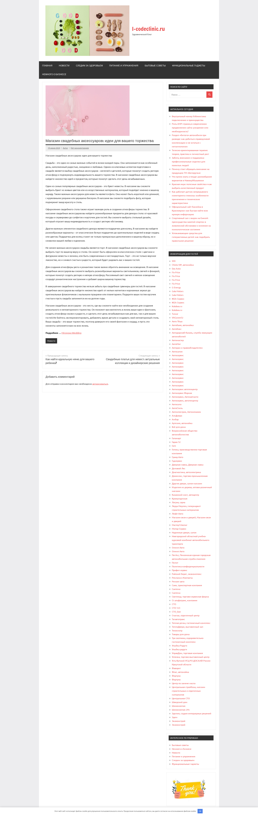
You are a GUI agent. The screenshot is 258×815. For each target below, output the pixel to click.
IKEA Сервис (178, 298)
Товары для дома (180, 634)
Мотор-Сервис (179, 528)
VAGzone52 (177, 317)
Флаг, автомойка (180, 672)
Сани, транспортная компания (187, 585)
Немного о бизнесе (54, 74)
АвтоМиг (176, 344)
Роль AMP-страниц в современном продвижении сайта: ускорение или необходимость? (190, 127)
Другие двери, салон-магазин (187, 483)
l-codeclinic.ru (148, 29)
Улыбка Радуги (179, 645)
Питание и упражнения (123, 65)
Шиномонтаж (178, 705)
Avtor (65, 148)
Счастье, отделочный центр (185, 615)
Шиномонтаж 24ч (181, 709)
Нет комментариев (80, 148)
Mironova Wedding (71, 332)
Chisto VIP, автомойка (183, 264)
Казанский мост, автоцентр (185, 494)
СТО (174, 604)
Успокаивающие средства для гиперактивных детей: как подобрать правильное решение (191, 237)
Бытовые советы (155, 65)
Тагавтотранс (178, 619)
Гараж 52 (176, 442)
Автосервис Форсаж (182, 393)
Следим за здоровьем (89, 65)
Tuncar (175, 313)
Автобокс (176, 328)
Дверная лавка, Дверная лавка (187, 464)
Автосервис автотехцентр (185, 389)
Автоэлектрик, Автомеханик (186, 411)
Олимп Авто (178, 547)
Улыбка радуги (179, 649)
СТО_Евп (176, 611)
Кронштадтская (179, 498)
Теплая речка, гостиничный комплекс (191, 623)
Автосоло (176, 404)
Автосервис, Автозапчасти (185, 396)
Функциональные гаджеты (188, 65)
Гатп (174, 445)
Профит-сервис (179, 570)
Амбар (175, 419)
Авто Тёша (177, 321)
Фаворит (176, 668)
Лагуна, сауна (178, 502)
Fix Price (176, 272)
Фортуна (176, 675)
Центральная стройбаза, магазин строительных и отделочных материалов (188, 691)
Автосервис (178, 355)
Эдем (174, 717)
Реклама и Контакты (182, 577)
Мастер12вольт (179, 524)
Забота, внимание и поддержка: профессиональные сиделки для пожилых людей (188, 161)
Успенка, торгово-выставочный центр (190, 656)
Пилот (175, 562)
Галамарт (176, 438)
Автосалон (177, 351)
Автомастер (178, 340)
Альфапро (177, 415)
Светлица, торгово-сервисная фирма (190, 596)
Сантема (176, 589)
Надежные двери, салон (184, 532)
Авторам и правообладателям (187, 347)
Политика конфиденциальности (188, 566)
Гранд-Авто (177, 457)
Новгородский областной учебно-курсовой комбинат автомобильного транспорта (190, 540)
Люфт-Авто (177, 513)
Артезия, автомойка (182, 423)
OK (200, 811)
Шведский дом (179, 702)
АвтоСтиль (177, 408)
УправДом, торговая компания (187, 653)
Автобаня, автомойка (183, 325)
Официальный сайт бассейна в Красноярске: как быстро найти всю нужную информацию (190, 210)
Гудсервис (177, 460)
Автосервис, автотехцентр (185, 400)
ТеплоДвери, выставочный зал (187, 626)
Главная (47, 65)
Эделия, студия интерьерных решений (191, 713)
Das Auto (176, 268)
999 (173, 261)
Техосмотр (177, 630)
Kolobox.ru (177, 306)
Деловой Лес (178, 468)
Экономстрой (178, 721)
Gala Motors (177, 291)
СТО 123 (176, 607)
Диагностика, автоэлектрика (186, 472)
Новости (64, 65)
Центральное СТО (181, 698)
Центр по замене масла (183, 683)
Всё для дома (179, 426)
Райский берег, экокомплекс (186, 574)
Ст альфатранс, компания (184, 600)
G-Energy (176, 287)
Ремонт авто (178, 581)
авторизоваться (100, 383)
